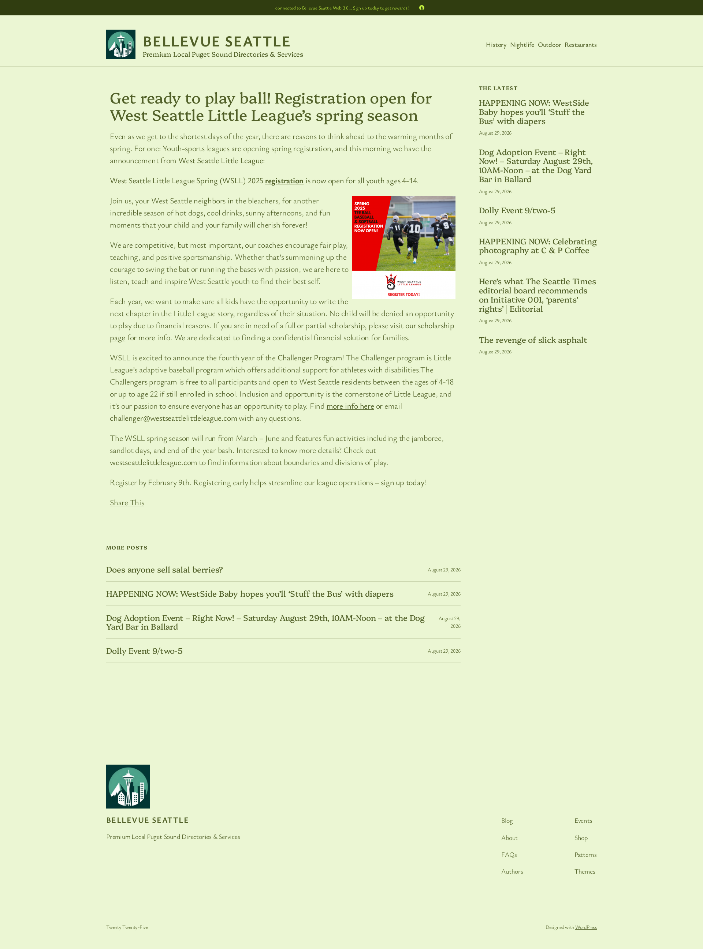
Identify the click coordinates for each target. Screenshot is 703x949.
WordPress (586, 926)
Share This (127, 502)
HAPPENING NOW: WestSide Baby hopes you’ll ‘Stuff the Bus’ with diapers (250, 593)
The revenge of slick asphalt (533, 339)
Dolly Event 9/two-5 (144, 650)
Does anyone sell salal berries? (164, 569)
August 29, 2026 (444, 569)
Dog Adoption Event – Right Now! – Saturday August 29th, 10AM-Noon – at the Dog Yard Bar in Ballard (265, 622)
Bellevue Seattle (217, 40)
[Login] (422, 8)
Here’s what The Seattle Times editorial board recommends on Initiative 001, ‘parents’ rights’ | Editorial (537, 295)
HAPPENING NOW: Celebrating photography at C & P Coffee (538, 246)
